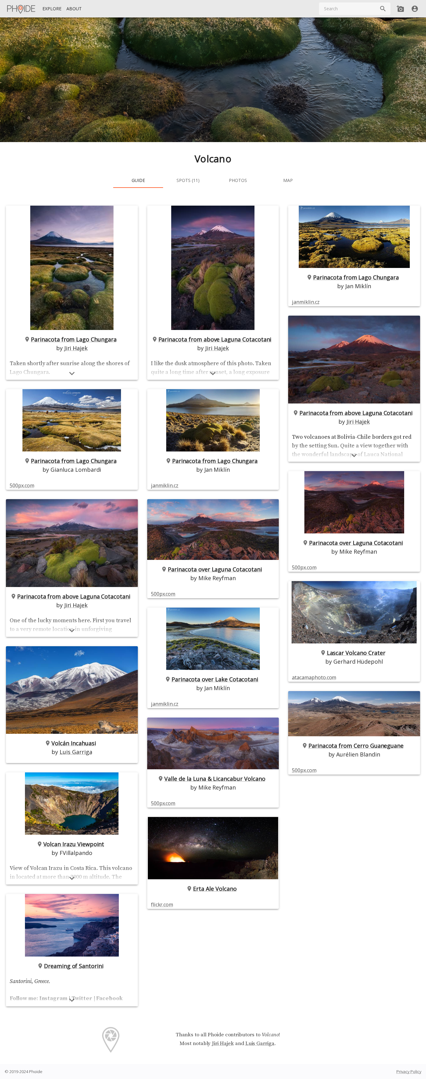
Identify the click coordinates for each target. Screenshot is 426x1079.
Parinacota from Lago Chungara (73, 339)
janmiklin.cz (164, 485)
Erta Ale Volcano (214, 888)
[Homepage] (21, 8)
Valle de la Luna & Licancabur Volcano (214, 778)
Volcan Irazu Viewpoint (73, 844)
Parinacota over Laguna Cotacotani (215, 569)
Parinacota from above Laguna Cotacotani (73, 596)
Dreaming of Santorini (74, 966)
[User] (415, 8)
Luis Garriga (76, 752)
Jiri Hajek (76, 348)
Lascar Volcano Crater (356, 652)
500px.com (22, 485)
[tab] (138, 180)
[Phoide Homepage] (21, 8)
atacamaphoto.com (314, 677)
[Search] (383, 8)
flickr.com (162, 904)
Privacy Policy (408, 1071)
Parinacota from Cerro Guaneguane (356, 745)
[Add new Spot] (400, 8)
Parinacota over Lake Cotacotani (215, 679)
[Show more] (71, 373)
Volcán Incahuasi (73, 743)
